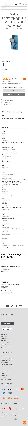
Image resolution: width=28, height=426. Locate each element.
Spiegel (20, 28)
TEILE (10, 28)
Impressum (4, 375)
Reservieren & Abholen (14, 94)
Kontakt (3, 355)
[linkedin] (16, 306)
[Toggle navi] (16, 4)
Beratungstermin (5, 344)
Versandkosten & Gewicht (14, 83)
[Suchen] (25, 8)
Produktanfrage (6, 104)
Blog (2, 366)
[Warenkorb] (26, 4)
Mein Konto (4, 336)
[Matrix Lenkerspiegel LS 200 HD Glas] (14, 42)
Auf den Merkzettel (7, 102)
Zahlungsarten (4, 362)
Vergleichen (4, 338)
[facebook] (7, 306)
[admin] (19, 419)
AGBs (2, 373)
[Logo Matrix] (6, 57)
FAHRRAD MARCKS (10, 415)
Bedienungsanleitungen (7, 358)
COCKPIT (15, 28)
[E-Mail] (21, 306)
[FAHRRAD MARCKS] (7, 3)
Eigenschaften (6, 112)
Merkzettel (3, 340)
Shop (2, 347)
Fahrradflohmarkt (5, 357)
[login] (23, 4)
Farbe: (3, 61)
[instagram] (12, 306)
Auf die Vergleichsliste (8, 100)
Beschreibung (17, 112)
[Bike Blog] (20, 4)
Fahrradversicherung (6, 346)
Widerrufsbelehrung (6, 379)
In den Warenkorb (14, 90)
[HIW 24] (16, 419)
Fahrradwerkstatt (5, 342)
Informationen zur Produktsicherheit (13, 118)
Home (7, 28)
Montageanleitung (5, 360)
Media (4, 115)
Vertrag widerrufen (7, 323)
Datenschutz (4, 377)
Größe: (3, 69)
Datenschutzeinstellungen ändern (11, 413)
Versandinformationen (6, 364)
